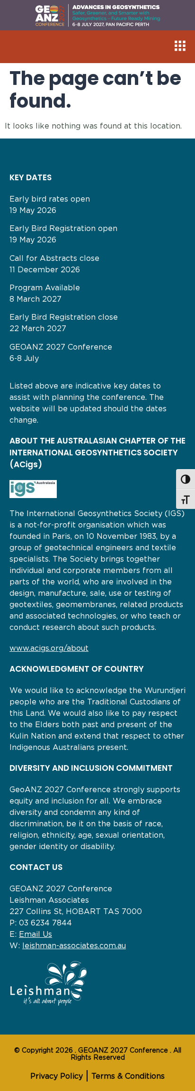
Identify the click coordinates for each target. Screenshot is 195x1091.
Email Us (35, 934)
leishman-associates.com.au (74, 945)
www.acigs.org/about (49, 648)
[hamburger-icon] (179, 46)
